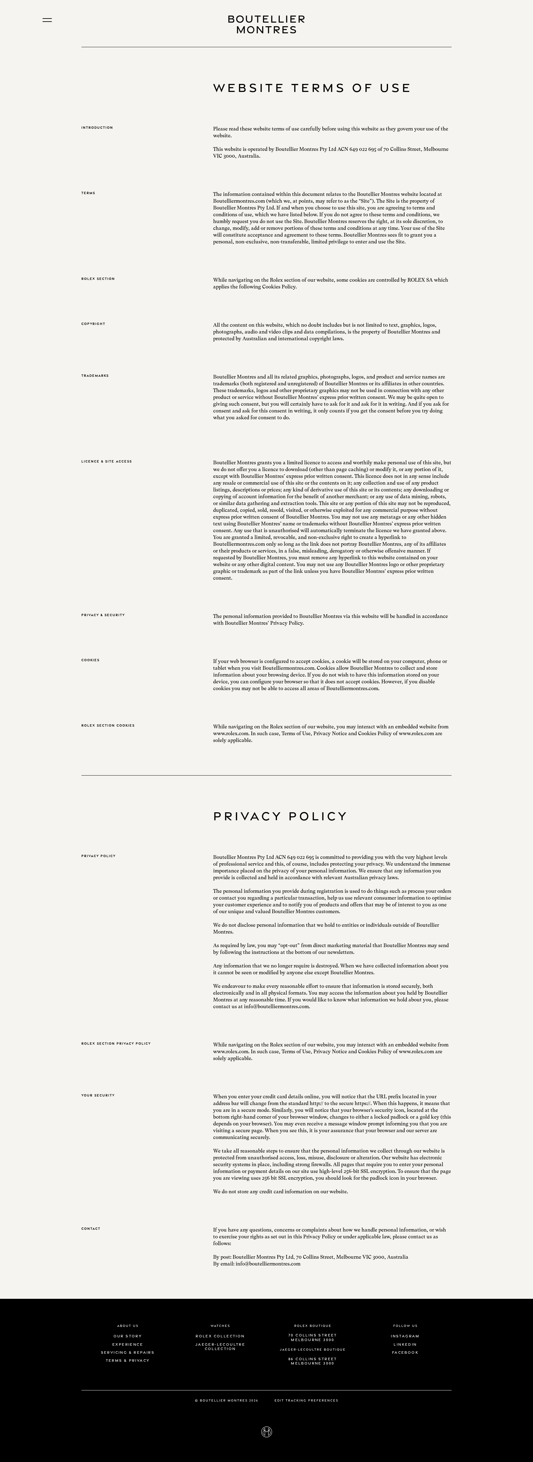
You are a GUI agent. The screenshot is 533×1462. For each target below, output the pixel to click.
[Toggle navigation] (47, 20)
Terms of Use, (297, 733)
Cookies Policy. (279, 287)
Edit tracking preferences (306, 1400)
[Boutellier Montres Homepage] (266, 23)
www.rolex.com (230, 733)
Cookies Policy (375, 733)
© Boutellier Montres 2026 (226, 1400)
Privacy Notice (330, 733)
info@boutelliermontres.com (268, 1264)
